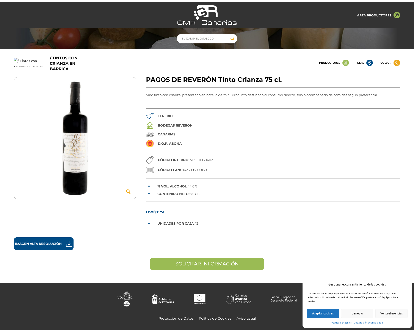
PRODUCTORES (329, 62)
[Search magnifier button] (232, 39)
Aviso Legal (246, 318)
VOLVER (385, 62)
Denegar (357, 313)
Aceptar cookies (323, 313)
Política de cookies (341, 322)
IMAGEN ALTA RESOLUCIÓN (38, 244)
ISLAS (360, 62)
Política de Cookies (215, 318)
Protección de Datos (176, 318)
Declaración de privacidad (368, 322)
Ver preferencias (391, 313)
